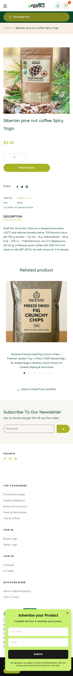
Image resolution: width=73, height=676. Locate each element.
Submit (38, 654)
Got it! (11, 671)
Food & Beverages (14, 494)
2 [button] (29, 373)
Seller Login (10, 545)
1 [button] (24, 373)
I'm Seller (8, 571)
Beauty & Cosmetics (15, 506)
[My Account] (57, 6)
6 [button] (48, 373)
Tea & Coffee (11, 518)
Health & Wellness (14, 501)
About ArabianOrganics (17, 591)
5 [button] (43, 373)
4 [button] (38, 373)
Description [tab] (12, 216)
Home (7, 28)
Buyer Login (10, 539)
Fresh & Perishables (14, 512)
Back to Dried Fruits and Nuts (38, 389)
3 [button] (34, 373)
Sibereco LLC (24, 198)
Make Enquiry (27, 168)
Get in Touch (11, 597)
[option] (36, 327)
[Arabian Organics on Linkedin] (15, 458)
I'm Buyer (8, 565)
